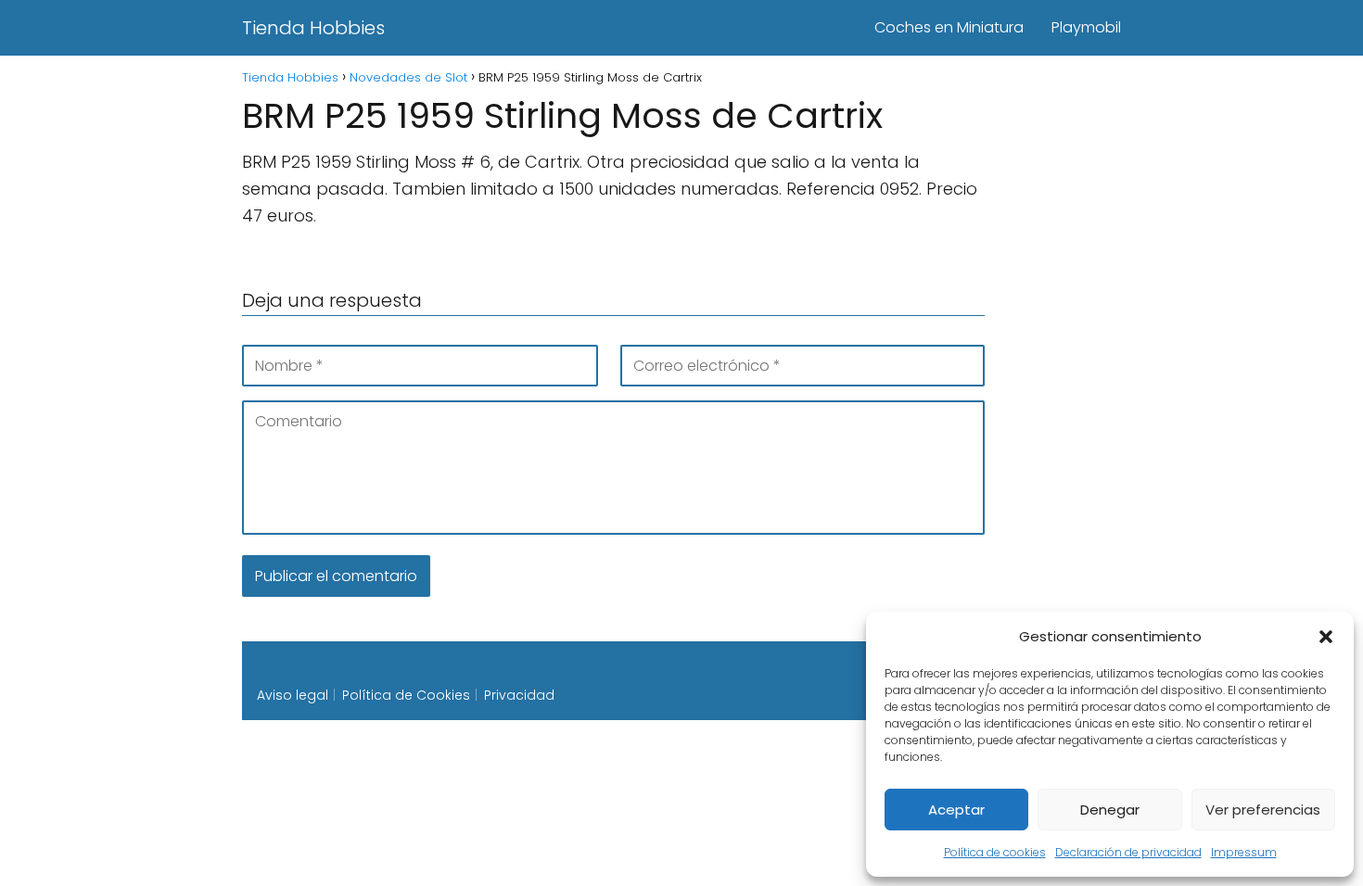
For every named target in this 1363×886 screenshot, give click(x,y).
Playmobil (1086, 27)
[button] (1326, 636)
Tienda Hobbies (313, 28)
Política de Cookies (406, 695)
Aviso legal (292, 695)
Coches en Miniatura (949, 27)
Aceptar (956, 809)
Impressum (1244, 852)
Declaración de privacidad (1128, 852)
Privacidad (519, 695)
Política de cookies (995, 852)
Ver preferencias (1262, 809)
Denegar (1110, 809)
